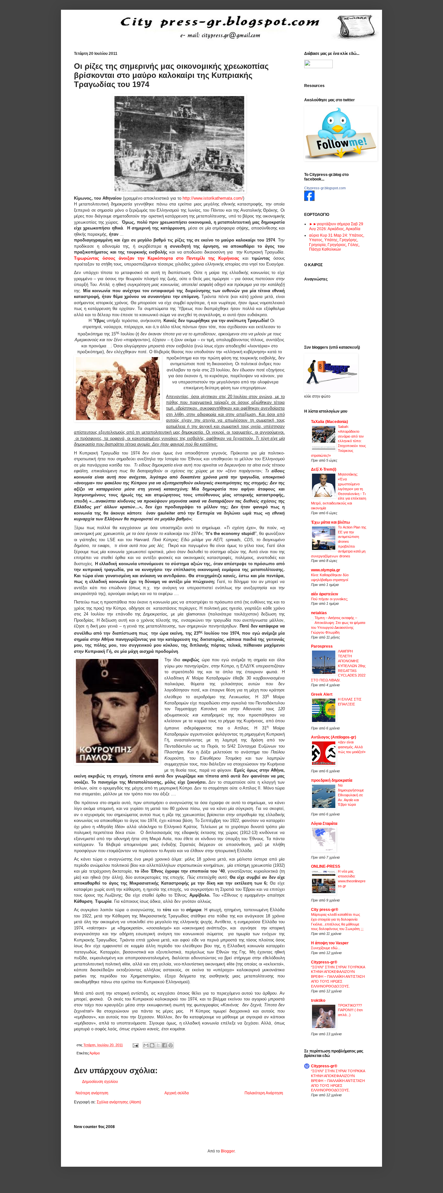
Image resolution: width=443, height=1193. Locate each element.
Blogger (227, 1151)
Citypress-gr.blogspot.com (325, 188)
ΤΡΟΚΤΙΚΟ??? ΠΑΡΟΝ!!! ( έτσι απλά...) (350, 1010)
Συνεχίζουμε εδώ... (326, 948)
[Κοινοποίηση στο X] (158, 1045)
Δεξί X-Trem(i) (323, 469)
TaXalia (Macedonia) (329, 421)
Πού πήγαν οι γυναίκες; (329, 599)
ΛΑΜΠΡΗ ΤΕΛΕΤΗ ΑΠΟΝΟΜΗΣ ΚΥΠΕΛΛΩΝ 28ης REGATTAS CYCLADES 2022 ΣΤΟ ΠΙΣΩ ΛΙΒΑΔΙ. (338, 665)
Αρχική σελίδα (176, 1093)
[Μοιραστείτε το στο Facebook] (164, 1045)
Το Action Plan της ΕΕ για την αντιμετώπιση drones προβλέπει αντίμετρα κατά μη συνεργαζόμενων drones (338, 541)
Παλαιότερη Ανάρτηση (264, 1093)
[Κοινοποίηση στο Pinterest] (170, 1045)
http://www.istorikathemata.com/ (212, 198)
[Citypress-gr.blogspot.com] (309, 199)
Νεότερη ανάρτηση (92, 1093)
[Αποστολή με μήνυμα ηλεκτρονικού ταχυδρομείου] (146, 1045)
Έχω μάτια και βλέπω (330, 522)
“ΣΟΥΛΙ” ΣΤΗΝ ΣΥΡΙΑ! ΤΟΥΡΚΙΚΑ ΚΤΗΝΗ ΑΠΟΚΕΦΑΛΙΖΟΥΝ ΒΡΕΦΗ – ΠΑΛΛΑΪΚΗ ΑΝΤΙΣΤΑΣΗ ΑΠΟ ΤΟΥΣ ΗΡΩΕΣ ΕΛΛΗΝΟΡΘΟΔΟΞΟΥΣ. (338, 976)
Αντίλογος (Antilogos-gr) (333, 737)
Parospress (322, 646)
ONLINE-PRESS (325, 866)
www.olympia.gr (325, 570)
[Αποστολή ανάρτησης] (135, 1045)
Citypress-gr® (324, 962)
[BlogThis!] (152, 1045)
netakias (319, 613)
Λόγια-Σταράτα (324, 823)
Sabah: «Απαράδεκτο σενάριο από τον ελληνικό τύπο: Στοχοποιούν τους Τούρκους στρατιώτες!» (338, 441)
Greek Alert (321, 694)
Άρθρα (95, 1053)
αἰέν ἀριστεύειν (324, 594)
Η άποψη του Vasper (330, 943)
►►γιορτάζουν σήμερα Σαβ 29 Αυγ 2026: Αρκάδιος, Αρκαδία (336, 226)
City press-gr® (324, 909)
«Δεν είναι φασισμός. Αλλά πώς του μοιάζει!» (351, 747)
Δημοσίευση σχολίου (100, 1081)
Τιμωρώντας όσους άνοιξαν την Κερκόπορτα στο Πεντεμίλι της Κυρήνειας (156, 258)
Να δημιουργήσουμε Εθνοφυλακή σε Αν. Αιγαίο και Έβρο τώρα (351, 794)
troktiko (318, 1000)
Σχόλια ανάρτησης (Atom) (119, 1102)
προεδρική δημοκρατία (331, 780)
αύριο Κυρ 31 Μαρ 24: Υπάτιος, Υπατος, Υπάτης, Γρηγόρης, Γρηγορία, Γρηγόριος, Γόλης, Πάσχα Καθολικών (336, 242)
